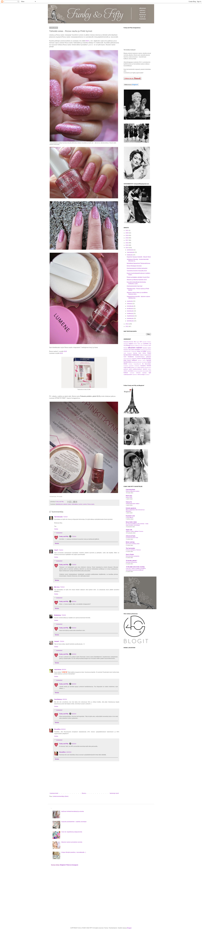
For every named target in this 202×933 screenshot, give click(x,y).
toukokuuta (130, 311)
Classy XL (129, 502)
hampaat (129, 353)
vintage (143, 374)
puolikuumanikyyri (137, 369)
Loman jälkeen (129, 517)
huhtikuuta (130, 313)
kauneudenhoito (128, 358)
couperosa (133, 351)
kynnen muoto (142, 360)
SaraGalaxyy (58, 699)
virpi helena (57, 669)
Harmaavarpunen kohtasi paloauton (137, 268)
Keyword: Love (130, 516)
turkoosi (138, 372)
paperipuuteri (148, 367)
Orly (125, 345)
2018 (127, 238)
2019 (127, 235)
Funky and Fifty (64, 536)
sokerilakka (131, 371)
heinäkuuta (130, 306)
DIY (141, 341)
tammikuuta (130, 321)
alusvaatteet (131, 349)
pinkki (130, 369)
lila (143, 363)
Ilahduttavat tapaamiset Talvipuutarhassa (138, 263)
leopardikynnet (137, 363)
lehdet (125, 364)
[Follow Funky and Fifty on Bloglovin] (131, 85)
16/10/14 (68, 752)
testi (150, 371)
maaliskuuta (130, 316)
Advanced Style (130, 536)
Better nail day (130, 542)
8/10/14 (74, 601)
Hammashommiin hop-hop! (134, 286)
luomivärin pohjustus (134, 365)
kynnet (80, 504)
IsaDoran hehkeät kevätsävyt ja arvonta (72, 811)
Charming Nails (130, 489)
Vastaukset (59, 533)
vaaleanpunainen (128, 374)
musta (132, 367)
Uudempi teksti (54, 793)
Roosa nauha (90, 504)
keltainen (139, 358)
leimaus (130, 363)
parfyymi (126, 369)
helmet (144, 353)
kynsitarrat (144, 362)
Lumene (85, 504)
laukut (149, 362)
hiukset (142, 355)
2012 (127, 326)
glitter (144, 351)
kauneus (134, 358)
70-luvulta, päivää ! (131, 560)
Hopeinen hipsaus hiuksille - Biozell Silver (139, 257)
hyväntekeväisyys (140, 356)
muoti (128, 367)
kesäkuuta (130, 308)
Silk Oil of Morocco (135, 345)
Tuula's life (129, 529)
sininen (125, 371)
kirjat (125, 360)
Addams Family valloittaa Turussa (134, 531)
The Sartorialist (130, 548)
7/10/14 (65, 517)
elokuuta (129, 303)
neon (135, 367)
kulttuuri (134, 360)
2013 (127, 324)
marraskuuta (130, 252)
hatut (140, 353)
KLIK (87, 41)
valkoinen (135, 374)
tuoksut (126, 372)
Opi (150, 343)
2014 (127, 247)
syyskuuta (130, 301)
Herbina (149, 341)
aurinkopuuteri (127, 351)
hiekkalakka (75, 504)
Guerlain (145, 341)
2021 (127, 230)
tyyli (150, 372)
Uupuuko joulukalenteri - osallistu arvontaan (73, 821)
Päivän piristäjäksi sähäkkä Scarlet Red (138, 277)
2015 (127, 245)
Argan (137, 341)
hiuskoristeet (147, 355)
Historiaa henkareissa (131, 562)
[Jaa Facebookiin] (74, 502)
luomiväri (126, 365)
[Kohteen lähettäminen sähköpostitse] (68, 502)
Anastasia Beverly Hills (130, 341)
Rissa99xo (57, 729)
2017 (127, 240)
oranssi (142, 367)
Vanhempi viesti (114, 793)
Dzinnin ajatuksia (131, 508)
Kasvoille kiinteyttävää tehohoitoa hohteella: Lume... (136, 282)
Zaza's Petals (130, 554)
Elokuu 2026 (129, 497)
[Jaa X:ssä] (72, 502)
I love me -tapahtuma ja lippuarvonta (71, 832)
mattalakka (143, 365)
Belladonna (57, 615)
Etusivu (84, 793)
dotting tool (140, 351)
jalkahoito (148, 356)
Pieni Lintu (129, 495)
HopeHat (126, 343)
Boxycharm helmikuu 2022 (132, 543)
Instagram (75, 865)
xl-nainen (147, 374)
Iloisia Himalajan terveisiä (134, 266)
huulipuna (131, 356)
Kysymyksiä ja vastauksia (132, 556)
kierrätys (148, 358)
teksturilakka (145, 371)
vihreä (139, 374)
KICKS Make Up (138, 343)
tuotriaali (132, 372)
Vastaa (56, 529)
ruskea (149, 369)
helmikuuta (130, 318)
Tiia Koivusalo (58, 517)
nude (138, 367)
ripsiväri (145, 369)
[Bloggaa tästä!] (70, 502)
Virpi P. (56, 550)
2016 (127, 243)
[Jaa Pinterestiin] (76, 502)
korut (129, 360)
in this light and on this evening (135, 567)
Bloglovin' (63, 865)
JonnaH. (56, 641)
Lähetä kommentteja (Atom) (60, 796)
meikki (125, 367)
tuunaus (144, 372)
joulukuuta (130, 250)
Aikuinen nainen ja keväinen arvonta (71, 842)
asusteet (137, 349)
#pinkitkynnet (59, 504)
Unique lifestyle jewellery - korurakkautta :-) (73, 852)
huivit (125, 356)
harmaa (135, 353)
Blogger (129, 928)
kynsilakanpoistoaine (137, 362)
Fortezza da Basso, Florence (133, 550)
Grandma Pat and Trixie (132, 537)
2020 (127, 233)
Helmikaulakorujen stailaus (132, 503)
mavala (149, 365)
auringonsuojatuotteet (145, 349)
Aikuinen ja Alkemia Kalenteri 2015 (137, 279)
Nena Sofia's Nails (131, 522)
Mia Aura (57, 587)
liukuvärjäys (148, 363)
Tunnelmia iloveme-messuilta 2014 (137, 270)
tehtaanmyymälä (138, 371)
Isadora (131, 343)
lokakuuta (130, 255)
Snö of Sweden (144, 345)
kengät (144, 358)
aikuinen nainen (67, 504)
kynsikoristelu (127, 362)
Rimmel (128, 345)
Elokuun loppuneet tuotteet (132, 491)
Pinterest (69, 865)
